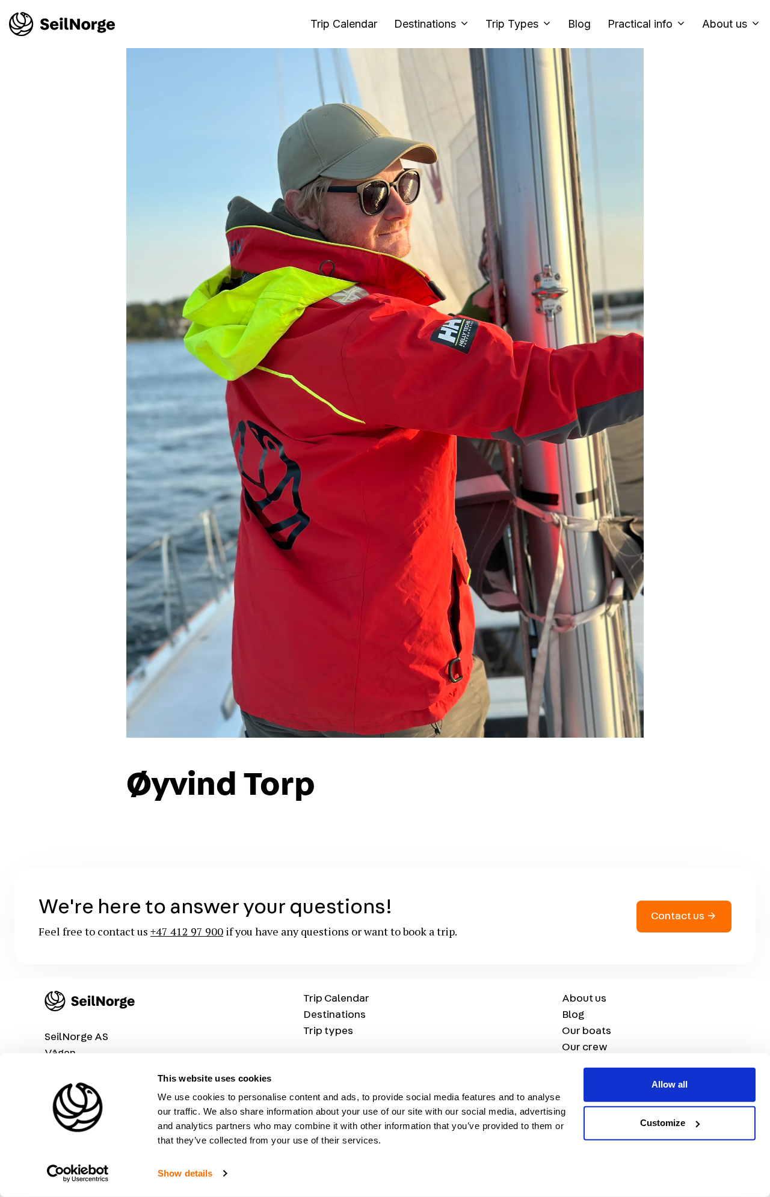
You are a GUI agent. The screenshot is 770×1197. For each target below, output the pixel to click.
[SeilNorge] (62, 24)
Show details (185, 1173)
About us (724, 23)
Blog (579, 23)
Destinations (425, 23)
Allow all (669, 1084)
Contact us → (684, 916)
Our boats (586, 1031)
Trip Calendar (343, 23)
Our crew (585, 1047)
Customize (662, 1123)
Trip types (328, 1031)
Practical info (640, 23)
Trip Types (511, 23)
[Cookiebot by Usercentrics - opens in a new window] (78, 1174)
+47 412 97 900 (186, 931)
